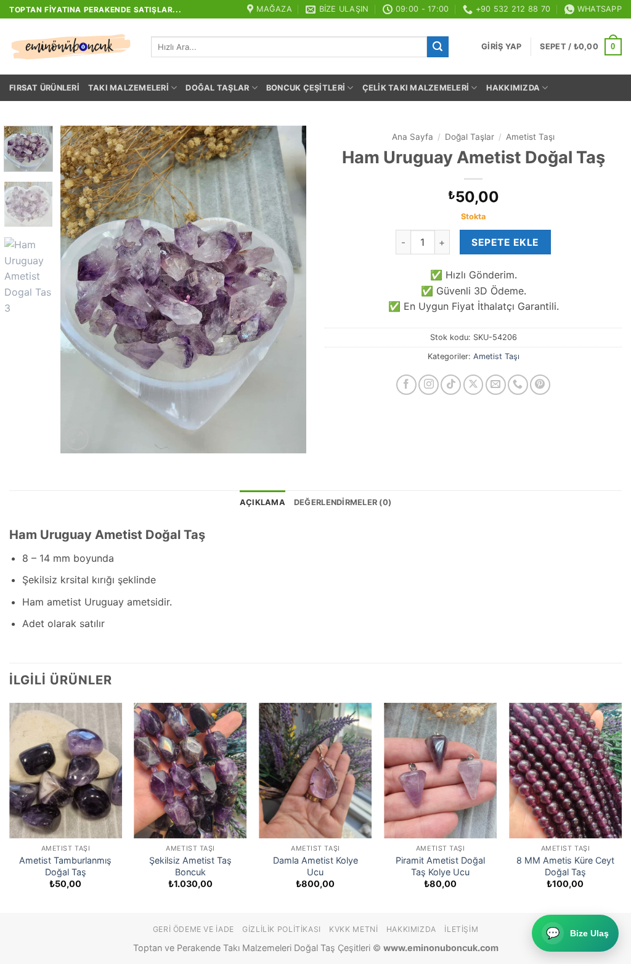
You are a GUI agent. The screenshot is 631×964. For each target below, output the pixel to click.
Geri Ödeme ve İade (193, 929)
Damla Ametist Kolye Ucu (315, 866)
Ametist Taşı (530, 137)
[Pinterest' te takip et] (540, 385)
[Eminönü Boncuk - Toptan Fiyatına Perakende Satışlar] (70, 46)
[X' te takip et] (473, 385)
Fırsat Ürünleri (44, 87)
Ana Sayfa (412, 137)
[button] (501, 46)
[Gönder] (437, 46)
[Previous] (81, 289)
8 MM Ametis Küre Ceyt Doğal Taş (565, 866)
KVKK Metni (353, 929)
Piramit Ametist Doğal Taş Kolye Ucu (440, 866)
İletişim (461, 929)
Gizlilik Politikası (281, 929)
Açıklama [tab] (262, 502)
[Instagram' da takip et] (428, 385)
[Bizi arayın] (518, 385)
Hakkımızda (513, 87)
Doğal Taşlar (217, 87)
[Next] (286, 289)
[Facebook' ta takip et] (406, 385)
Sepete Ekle (505, 242)
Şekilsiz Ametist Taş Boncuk (190, 866)
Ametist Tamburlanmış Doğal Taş (65, 866)
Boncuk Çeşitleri (305, 87)
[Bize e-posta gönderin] (496, 385)
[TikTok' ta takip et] (451, 385)
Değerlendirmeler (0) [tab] (342, 502)
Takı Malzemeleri (128, 87)
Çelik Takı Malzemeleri (416, 87)
